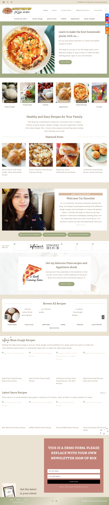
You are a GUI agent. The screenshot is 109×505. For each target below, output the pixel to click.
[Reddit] (107, 29)
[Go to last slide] (6, 317)
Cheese (63, 19)
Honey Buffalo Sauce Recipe (67, 427)
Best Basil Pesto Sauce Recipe (13, 427)
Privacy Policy (66, 10)
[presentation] (14, 155)
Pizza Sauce (51, 19)
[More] (107, 32)
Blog (26, 499)
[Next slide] (103, 317)
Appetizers (75, 19)
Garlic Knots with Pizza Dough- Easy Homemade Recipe (12, 172)
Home (45, 10)
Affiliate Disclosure (82, 10)
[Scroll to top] (104, 498)
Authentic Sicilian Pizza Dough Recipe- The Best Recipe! (66, 380)
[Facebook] (3, 2)
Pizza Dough (37, 19)
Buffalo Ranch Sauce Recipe (40, 427)
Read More (80, 225)
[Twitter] (107, 25)
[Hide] (108, 35)
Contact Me (98, 10)
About (54, 10)
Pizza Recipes (89, 19)
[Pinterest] (107, 18)
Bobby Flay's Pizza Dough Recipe (97, 2)
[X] (7, 2)
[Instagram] (11, 2)
